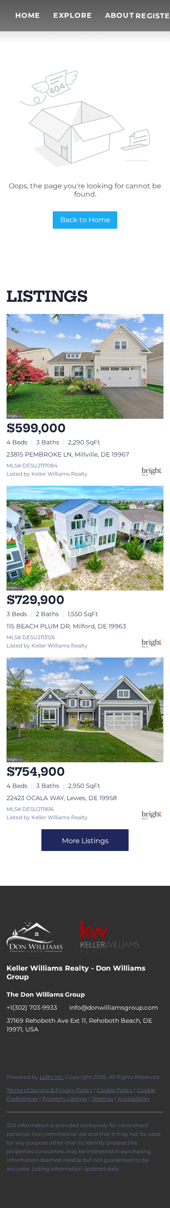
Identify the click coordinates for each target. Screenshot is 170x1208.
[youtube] (65, 1048)
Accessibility (134, 1098)
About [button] (119, 15)
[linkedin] (30, 1048)
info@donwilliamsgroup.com (113, 1007)
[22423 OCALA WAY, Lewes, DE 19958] (85, 709)
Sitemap (102, 1098)
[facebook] (13, 1048)
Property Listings (64, 1098)
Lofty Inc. (52, 1077)
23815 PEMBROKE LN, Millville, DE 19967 (68, 454)
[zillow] (47, 1048)
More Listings (85, 841)
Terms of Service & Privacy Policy (49, 1090)
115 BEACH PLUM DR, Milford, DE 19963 (66, 626)
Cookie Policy (115, 1090)
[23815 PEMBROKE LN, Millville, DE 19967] (85, 366)
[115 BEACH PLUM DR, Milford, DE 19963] (85, 538)
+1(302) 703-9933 (32, 1007)
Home (27, 15)
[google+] (82, 1048)
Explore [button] (72, 15)
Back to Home (85, 220)
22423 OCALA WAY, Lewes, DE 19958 (62, 798)
